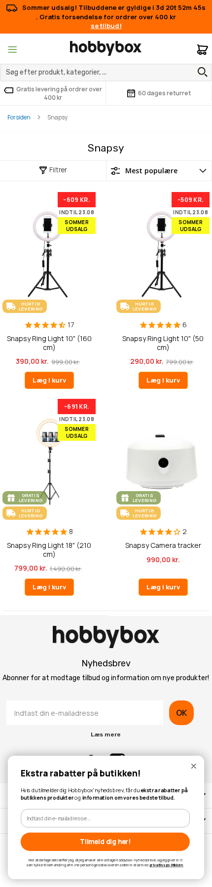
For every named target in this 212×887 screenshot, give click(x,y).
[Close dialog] (193, 766)
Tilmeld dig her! (105, 841)
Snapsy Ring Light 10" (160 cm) (49, 342)
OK (181, 712)
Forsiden (19, 117)
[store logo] (105, 48)
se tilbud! (106, 25)
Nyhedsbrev (106, 663)
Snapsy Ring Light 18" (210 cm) (49, 549)
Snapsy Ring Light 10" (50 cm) (163, 342)
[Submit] (200, 72)
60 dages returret (164, 93)
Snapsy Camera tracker (163, 545)
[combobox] (106, 72)
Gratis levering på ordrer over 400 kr (59, 93)
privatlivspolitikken (166, 864)
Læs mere (106, 734)
